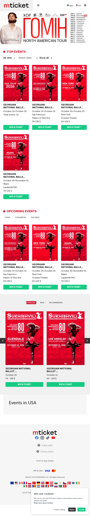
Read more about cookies (43, 503)
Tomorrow (20, 217)
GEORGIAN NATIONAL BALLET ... (14, 106)
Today (7, 217)
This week (35, 217)
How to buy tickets (45, 461)
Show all (44, 57)
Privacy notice (47, 451)
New (42, 303)
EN (79, 6)
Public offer (47, 445)
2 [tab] (10, 36)
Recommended (56, 303)
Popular (31, 303)
